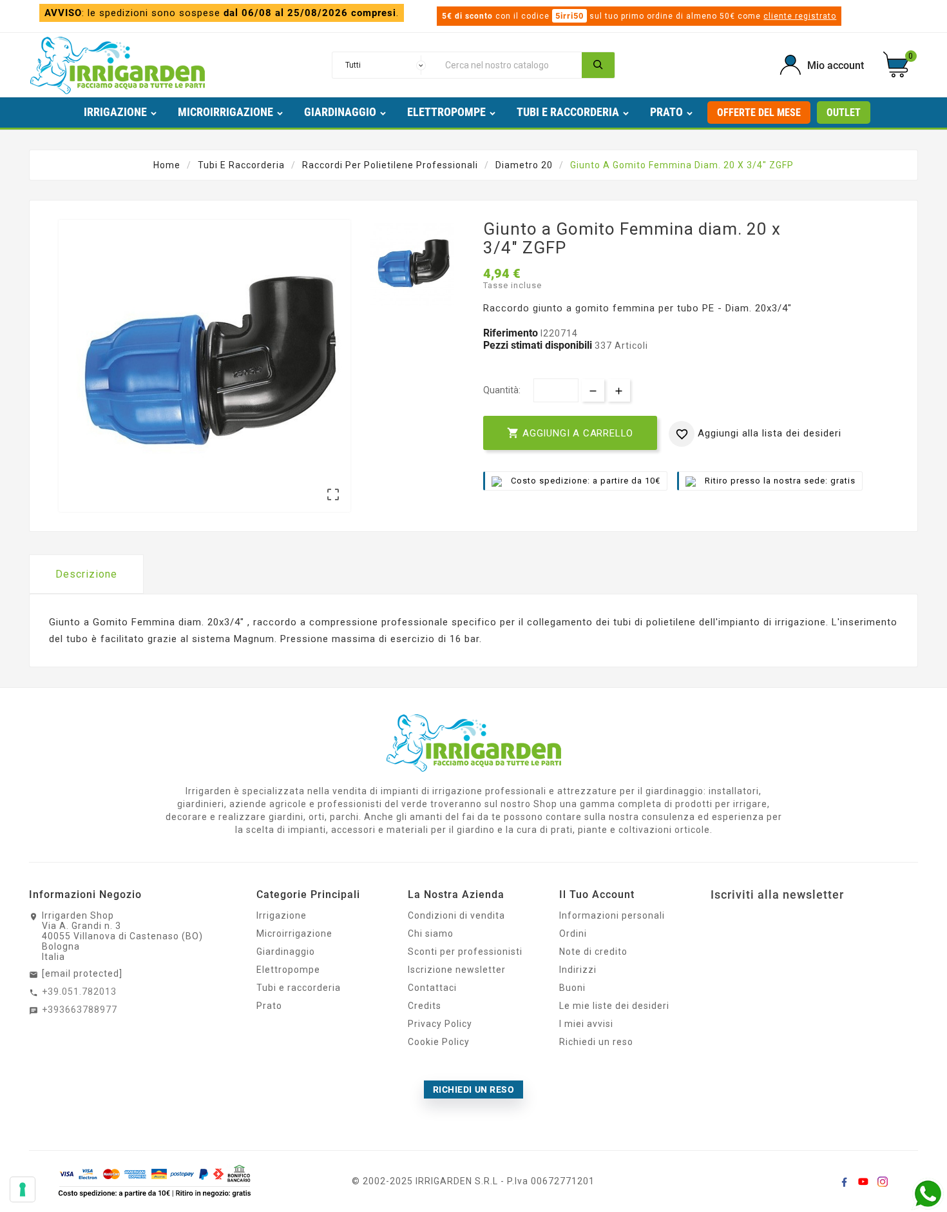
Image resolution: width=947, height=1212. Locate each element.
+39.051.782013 (79, 991)
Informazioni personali (612, 915)
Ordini (573, 933)
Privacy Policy (440, 1024)
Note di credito (593, 951)
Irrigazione (281, 915)
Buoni (572, 987)
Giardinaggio (285, 951)
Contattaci (432, 987)
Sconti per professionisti (465, 951)
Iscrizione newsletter (457, 969)
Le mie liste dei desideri (614, 1006)
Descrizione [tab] (86, 574)
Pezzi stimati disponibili (537, 345)
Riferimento (511, 333)
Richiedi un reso (596, 1042)
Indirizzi (578, 969)
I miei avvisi (586, 1024)
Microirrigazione (294, 933)
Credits (424, 1006)
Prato (269, 1006)
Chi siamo (431, 933)
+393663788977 (79, 1009)
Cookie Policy (439, 1042)
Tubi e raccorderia (298, 987)
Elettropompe (288, 969)
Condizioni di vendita (456, 915)
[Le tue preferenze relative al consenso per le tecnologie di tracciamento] (22, 1189)
